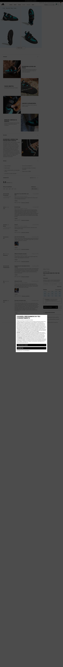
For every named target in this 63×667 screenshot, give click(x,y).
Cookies (37, 331)
